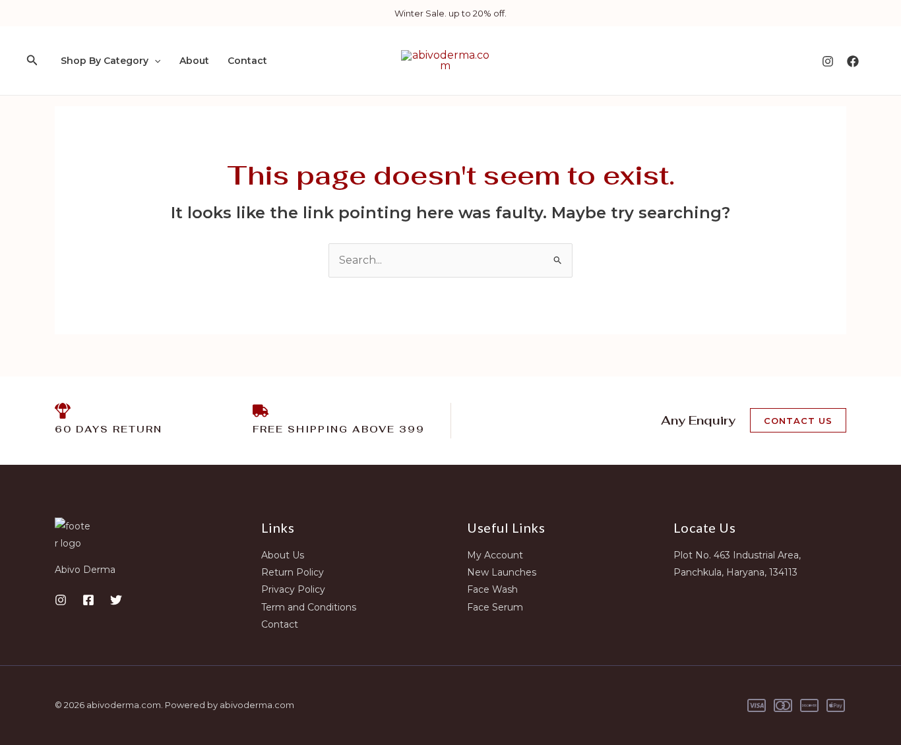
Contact (247, 61)
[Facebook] (853, 61)
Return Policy (292, 572)
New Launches (501, 572)
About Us (282, 555)
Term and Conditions (308, 607)
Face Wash (492, 589)
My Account (495, 555)
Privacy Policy (293, 589)
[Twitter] (116, 600)
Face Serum (495, 607)
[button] (32, 60)
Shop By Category (104, 61)
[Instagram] (828, 61)
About (194, 61)
